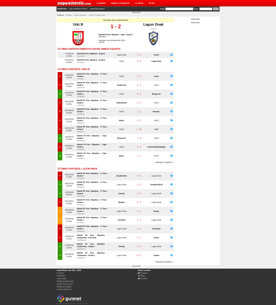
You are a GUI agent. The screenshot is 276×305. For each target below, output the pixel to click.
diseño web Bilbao (72, 303)
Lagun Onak (153, 24)
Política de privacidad (65, 281)
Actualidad (101, 3)
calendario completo (163, 162)
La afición (139, 3)
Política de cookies (64, 287)
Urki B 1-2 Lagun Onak (97, 15)
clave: (196, 9)
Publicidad (61, 276)
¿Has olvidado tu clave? (78, 9)
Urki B (78, 24)
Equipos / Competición (120, 3)
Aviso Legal (61, 279)
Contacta (60, 273)
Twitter (142, 276)
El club (151, 3)
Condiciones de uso (64, 284)
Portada (68, 15)
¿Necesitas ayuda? (97, 9)
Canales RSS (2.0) (64, 289)
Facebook (143, 273)
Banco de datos (80, 15)
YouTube (143, 279)
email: (162, 9)
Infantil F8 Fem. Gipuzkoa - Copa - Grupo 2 (116, 35)
